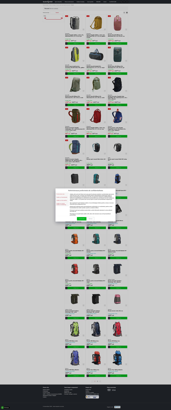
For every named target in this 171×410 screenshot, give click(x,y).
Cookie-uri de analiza (61, 200)
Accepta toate (82, 218)
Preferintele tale (60, 194)
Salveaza (90, 218)
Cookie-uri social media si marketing (61, 204)
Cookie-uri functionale (61, 197)
